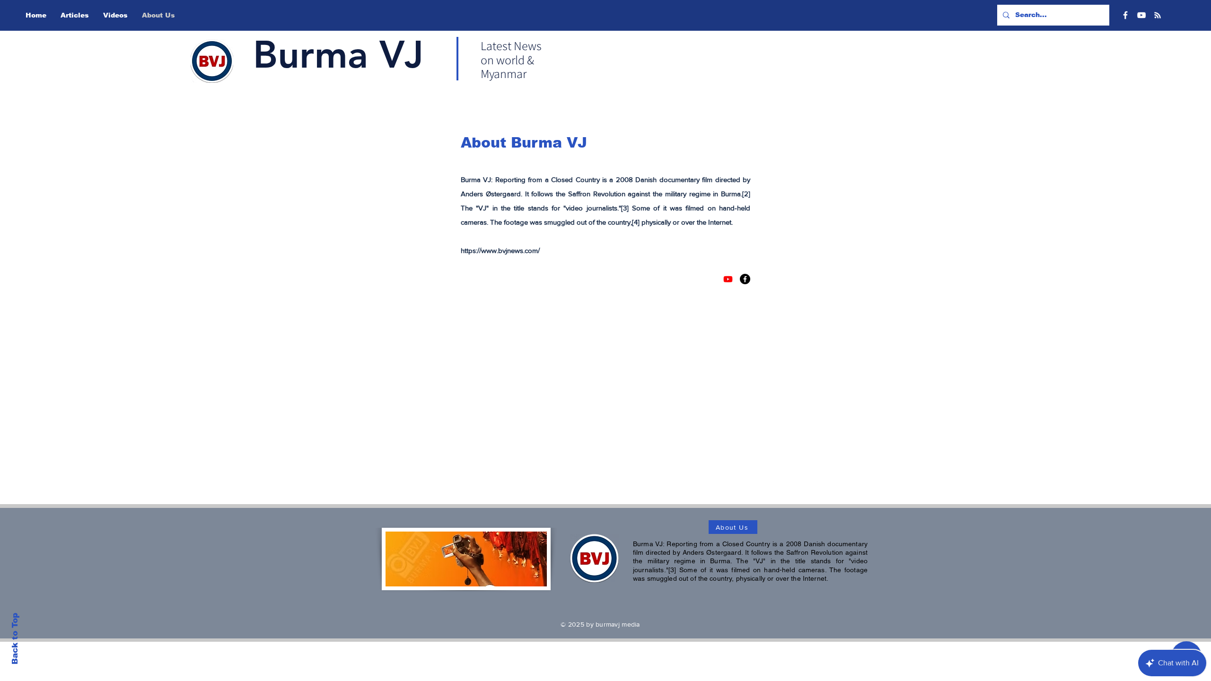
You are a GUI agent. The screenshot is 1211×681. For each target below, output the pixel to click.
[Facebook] (1125, 15)
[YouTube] (1141, 15)
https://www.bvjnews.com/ (500, 250)
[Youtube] (728, 279)
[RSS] (1157, 15)
